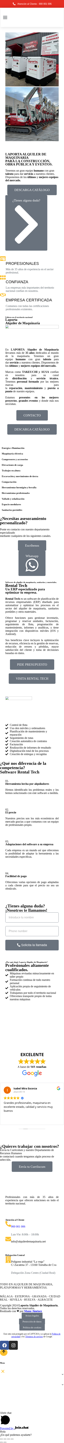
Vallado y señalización (13, 498)
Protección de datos (32, 1321)
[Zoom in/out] (12, 1439)
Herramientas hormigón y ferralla (19, 487)
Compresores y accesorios (15, 459)
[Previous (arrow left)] (1, 1442)
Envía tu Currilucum (32, 1166)
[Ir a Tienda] (3, 1352)
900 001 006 (18, 1226)
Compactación (9, 482)
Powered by (7, 1428)
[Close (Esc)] (1, 1439)
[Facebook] (4, 1345)
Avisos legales (32, 1315)
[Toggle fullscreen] (8, 1439)
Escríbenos (32, 545)
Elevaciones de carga (12, 465)
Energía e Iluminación (13, 448)
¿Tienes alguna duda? (26, 200)
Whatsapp (32, 556)
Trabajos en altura (11, 470)
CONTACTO (32, 415)
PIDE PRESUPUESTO (32, 664)
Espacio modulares (11, 504)
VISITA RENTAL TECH (32, 678)
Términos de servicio (34, 1336)
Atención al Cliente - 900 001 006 (34, 4)
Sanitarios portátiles (12, 510)
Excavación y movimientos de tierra (20, 476)
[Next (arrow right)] (5, 1442)
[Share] (5, 1439)
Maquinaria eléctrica (12, 453)
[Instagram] (13, 1345)
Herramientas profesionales (16, 493)
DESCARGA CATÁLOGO (32, 190)
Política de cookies (32, 1327)
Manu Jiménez (33, 1311)
